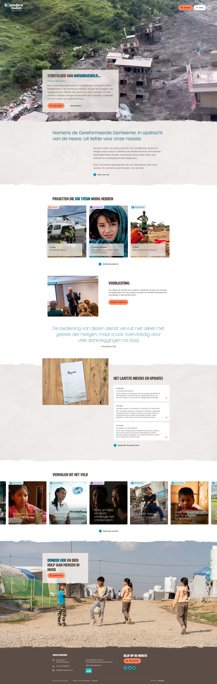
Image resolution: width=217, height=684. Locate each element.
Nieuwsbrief (134, 661)
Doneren (187, 8)
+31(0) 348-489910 (62, 666)
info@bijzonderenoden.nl (64, 670)
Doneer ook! (57, 575)
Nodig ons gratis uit (118, 302)
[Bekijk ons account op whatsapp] (134, 667)
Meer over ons (103, 175)
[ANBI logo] (89, 670)
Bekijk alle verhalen (110, 531)
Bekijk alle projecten (111, 264)
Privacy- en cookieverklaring (81, 680)
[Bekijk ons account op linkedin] (129, 667)
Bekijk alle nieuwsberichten (128, 445)
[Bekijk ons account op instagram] (125, 667)
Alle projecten (75, 106)
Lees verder (57, 106)
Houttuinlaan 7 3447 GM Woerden (62, 661)
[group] (27, 503)
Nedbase (161, 680)
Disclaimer (95, 680)
